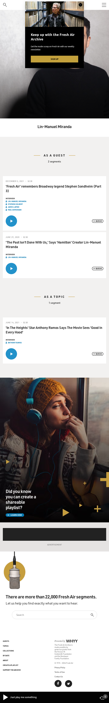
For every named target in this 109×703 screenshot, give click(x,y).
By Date (6, 655)
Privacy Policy (59, 667)
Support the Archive (12, 670)
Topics (6, 646)
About (5, 660)
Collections (8, 651)
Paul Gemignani (15, 210)
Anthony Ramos (15, 342)
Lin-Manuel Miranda (17, 201)
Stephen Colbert (15, 204)
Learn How (16, 515)
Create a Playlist (10, 665)
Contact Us (58, 676)
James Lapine (13, 207)
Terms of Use (59, 672)
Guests (6, 641)
